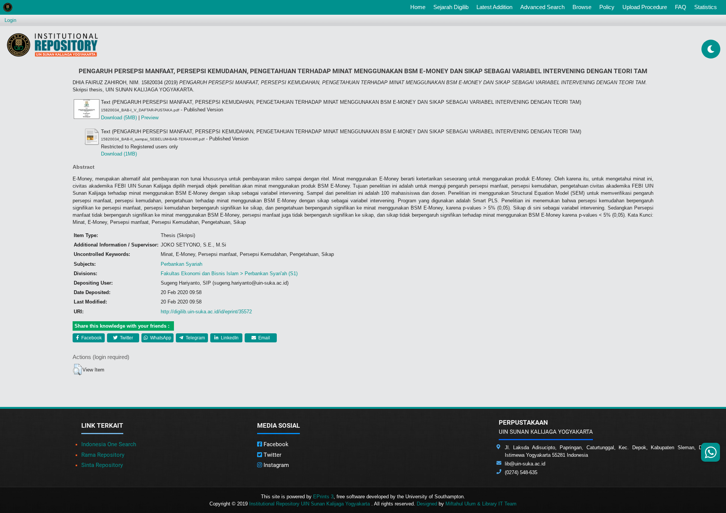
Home (419, 6)
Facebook (91, 337)
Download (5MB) (119, 117)
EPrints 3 (323, 496)
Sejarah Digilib (450, 7)
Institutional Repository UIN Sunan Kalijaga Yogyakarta (310, 504)
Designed (427, 504)
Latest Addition (494, 7)
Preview (149, 117)
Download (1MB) (119, 154)
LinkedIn (229, 337)
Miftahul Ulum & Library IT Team (481, 504)
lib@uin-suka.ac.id (525, 464)
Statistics (705, 7)
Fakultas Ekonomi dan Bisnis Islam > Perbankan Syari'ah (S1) (229, 273)
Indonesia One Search (108, 444)
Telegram (195, 337)
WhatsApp (160, 337)
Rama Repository (102, 454)
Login (10, 20)
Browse (581, 7)
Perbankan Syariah (181, 264)
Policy (606, 7)
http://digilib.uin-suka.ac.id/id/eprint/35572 (206, 311)
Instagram (275, 465)
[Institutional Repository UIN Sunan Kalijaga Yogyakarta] (52, 45)
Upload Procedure (644, 7)
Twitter (126, 337)
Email (263, 337)
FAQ (680, 7)
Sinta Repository (102, 465)
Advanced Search (542, 7)
